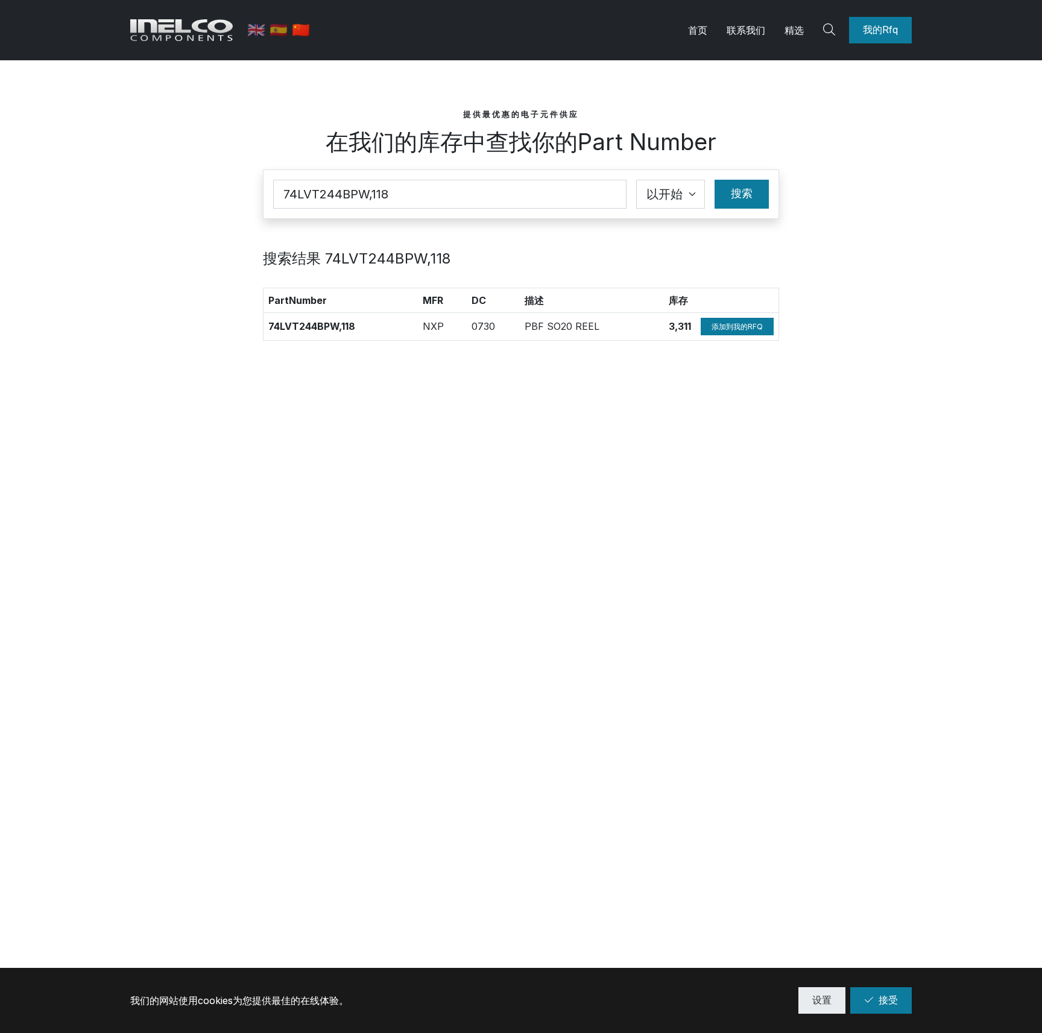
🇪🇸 (281, 30)
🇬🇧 (258, 30)
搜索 (742, 193)
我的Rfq (880, 30)
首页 (697, 30)
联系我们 (746, 30)
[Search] (831, 30)
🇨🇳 (301, 30)
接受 (888, 1000)
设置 (822, 1000)
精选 (794, 30)
